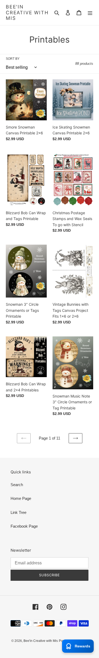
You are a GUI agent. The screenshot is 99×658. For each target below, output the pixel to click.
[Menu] (90, 12)
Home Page (21, 498)
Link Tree (18, 512)
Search (17, 484)
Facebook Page (24, 526)
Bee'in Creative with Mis (27, 12)
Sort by (13, 59)
